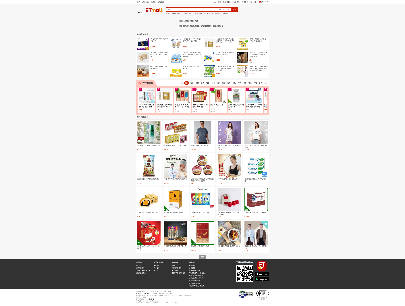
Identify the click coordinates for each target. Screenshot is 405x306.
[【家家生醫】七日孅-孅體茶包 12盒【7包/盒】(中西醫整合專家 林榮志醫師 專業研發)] (242, 71)
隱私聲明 (146, 293)
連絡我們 (174, 265)
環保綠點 (145, 2)
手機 (197, 83)
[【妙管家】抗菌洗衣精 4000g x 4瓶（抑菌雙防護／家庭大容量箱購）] (176, 57)
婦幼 (234, 83)
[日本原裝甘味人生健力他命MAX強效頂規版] (149, 233)
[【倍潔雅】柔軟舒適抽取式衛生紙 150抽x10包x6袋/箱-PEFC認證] (209, 71)
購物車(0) (264, 2)
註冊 (219, 2)
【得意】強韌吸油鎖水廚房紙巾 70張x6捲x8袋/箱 (225, 53)
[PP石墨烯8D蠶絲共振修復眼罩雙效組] (175, 166)
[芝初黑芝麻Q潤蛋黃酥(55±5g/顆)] (149, 199)
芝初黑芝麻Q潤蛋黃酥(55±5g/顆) (147, 212)
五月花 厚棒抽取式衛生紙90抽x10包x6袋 (159, 40)
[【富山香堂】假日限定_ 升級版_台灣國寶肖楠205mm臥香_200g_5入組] (242, 57)
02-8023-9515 (150, 299)
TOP (202, 257)
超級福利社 (227, 2)
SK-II (190, 13)
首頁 (138, 2)
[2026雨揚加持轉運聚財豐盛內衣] (229, 166)
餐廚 (218, 83)
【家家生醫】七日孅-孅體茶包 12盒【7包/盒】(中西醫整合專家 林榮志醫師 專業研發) (258, 68)
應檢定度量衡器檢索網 (196, 275)
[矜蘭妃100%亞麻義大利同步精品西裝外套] (256, 233)
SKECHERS (177, 13)
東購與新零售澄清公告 (178, 273)
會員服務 (245, 2)
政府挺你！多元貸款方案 (196, 286)
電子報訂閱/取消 (176, 268)
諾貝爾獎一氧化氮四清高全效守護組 (255, 212)
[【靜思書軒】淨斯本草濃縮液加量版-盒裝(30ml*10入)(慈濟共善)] (143, 57)
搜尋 (234, 9)
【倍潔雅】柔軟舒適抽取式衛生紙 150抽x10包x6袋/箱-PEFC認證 (225, 68)
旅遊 (260, 83)
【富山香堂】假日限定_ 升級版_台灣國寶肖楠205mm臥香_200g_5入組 (258, 54)
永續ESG (161, 2)
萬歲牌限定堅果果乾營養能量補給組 (148, 179)
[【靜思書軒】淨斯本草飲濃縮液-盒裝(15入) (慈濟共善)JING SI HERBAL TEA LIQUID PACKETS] (209, 44)
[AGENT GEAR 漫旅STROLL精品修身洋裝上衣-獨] (229, 132)
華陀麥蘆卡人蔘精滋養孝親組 (200, 246)
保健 (186, 83)
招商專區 (192, 265)
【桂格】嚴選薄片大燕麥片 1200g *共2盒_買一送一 (257, 40)
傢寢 (223, 83)
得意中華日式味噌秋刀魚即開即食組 (175, 246)
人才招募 (156, 268)
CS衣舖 (210, 13)
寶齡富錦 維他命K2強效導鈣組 (173, 212)
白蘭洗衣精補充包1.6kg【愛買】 (201, 212)
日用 (213, 83)
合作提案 (192, 268)
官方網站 (156, 270)
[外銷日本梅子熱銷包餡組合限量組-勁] (229, 233)
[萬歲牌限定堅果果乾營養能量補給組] (149, 166)
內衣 (255, 83)
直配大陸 (139, 265)
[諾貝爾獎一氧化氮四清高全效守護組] (256, 199)
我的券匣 (236, 2)
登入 (214, 2)
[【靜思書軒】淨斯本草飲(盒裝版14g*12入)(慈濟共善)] (176, 44)
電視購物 (156, 265)
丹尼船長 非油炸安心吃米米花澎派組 (175, 145)
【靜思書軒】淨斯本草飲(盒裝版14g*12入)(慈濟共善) (192, 40)
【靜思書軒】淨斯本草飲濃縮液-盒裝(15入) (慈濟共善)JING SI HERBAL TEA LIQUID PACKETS (225, 41)
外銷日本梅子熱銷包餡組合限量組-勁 (229, 246)
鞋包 (250, 83)
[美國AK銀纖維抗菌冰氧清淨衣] (202, 132)
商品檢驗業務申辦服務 (196, 278)
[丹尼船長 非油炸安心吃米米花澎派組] (175, 132)
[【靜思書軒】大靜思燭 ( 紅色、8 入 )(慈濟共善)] (229, 199)
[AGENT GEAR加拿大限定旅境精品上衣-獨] (256, 132)
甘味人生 (217, 13)
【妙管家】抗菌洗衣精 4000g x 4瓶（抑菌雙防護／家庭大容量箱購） (192, 54)
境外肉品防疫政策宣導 (143, 270)
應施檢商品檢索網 (194, 281)
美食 (228, 83)
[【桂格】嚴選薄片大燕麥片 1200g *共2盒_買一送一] (242, 44)
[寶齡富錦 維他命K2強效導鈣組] (175, 199)
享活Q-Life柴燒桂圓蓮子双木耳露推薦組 (158, 67)
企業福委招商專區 (194, 283)
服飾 (244, 83)
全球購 (153, 2)
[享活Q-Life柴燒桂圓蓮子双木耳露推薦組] (143, 71)
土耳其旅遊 (197, 13)
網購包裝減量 (140, 268)
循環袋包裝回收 (141, 273)
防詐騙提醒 (174, 270)
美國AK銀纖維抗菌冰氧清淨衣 (200, 145)
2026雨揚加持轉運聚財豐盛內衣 (227, 179)
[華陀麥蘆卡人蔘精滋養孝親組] (202, 233)
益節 (204, 13)
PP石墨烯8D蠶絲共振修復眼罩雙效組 (175, 179)
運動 (239, 83)
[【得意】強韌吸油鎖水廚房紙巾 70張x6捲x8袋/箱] (209, 57)
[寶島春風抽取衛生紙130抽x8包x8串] (176, 71)
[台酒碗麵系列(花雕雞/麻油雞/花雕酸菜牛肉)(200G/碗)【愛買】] (202, 166)
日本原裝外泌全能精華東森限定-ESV (148, 145)
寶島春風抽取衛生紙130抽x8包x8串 (191, 67)
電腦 (202, 83)
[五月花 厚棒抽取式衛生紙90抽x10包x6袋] (143, 44)
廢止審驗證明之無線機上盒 (197, 273)
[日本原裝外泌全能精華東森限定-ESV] (149, 132)
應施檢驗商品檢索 (194, 270)
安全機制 (139, 293)
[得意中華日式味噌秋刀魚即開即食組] (175, 233)
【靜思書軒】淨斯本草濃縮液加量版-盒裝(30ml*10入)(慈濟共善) (159, 54)
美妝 (192, 83)
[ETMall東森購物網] (154, 10)
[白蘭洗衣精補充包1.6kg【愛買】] (202, 199)
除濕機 (185, 13)
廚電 (207, 83)
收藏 (254, 2)
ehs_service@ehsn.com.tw (151, 301)
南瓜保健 (225, 13)
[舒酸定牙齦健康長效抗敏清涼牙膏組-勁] (256, 166)
